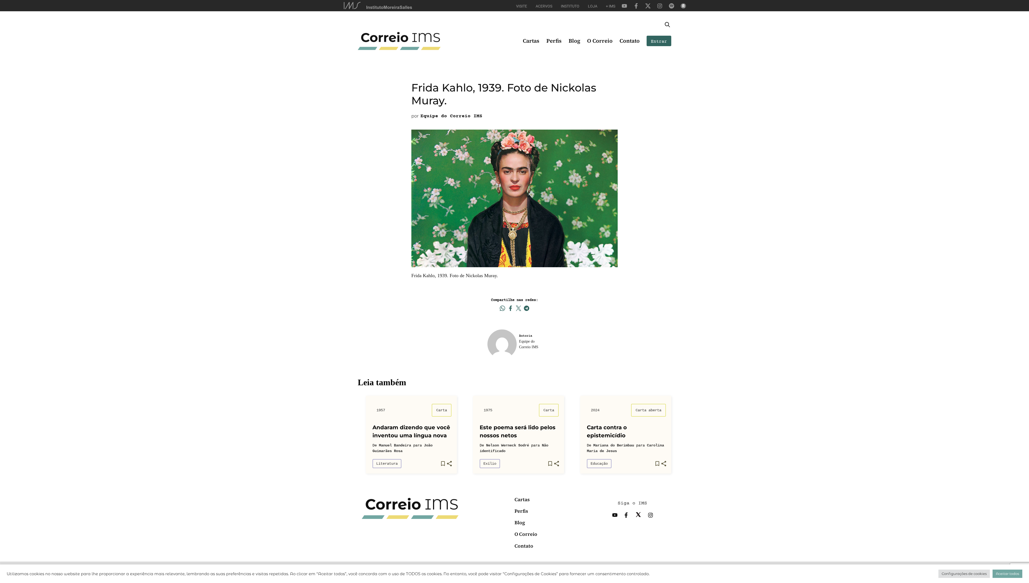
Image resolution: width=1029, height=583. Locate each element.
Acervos (544, 6)
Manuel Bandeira (395, 445)
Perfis (554, 41)
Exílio (489, 463)
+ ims (610, 6)
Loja (592, 6)
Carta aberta (648, 410)
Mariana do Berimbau (613, 445)
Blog (574, 41)
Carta (441, 410)
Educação (599, 463)
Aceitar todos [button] (1007, 573)
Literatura (387, 463)
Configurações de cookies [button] (964, 573)
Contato (630, 41)
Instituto (570, 6)
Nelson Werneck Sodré (507, 445)
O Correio (600, 41)
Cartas (531, 41)
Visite (521, 6)
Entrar (659, 41)
